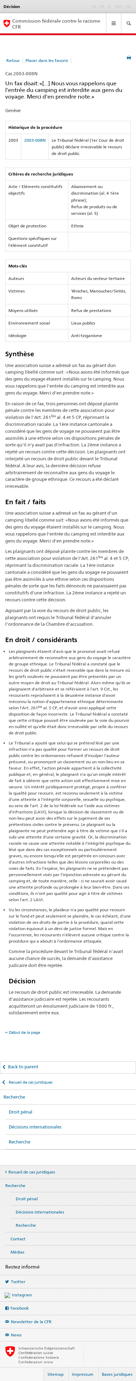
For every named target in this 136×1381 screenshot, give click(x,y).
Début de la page (24, 1032)
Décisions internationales (35, 1127)
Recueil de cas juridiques (30, 1082)
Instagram (22, 1294)
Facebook (19, 1308)
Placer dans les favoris (46, 60)
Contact (17, 1238)
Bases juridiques (117, 1374)
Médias (17, 1252)
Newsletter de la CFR (31, 1321)
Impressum (82, 1374)
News (16, 1334)
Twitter (18, 1281)
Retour (13, 60)
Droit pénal (20, 1112)
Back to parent (23, 1066)
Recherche (14, 1097)
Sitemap (55, 1374)
